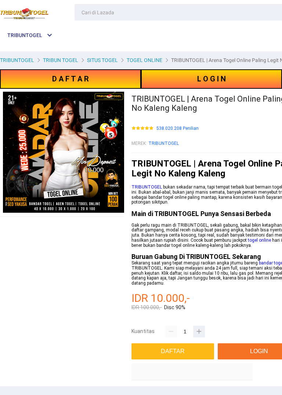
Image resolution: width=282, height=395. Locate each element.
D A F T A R (70, 78)
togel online (259, 240)
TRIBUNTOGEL (163, 143)
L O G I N (211, 78)
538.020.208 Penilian (177, 128)
